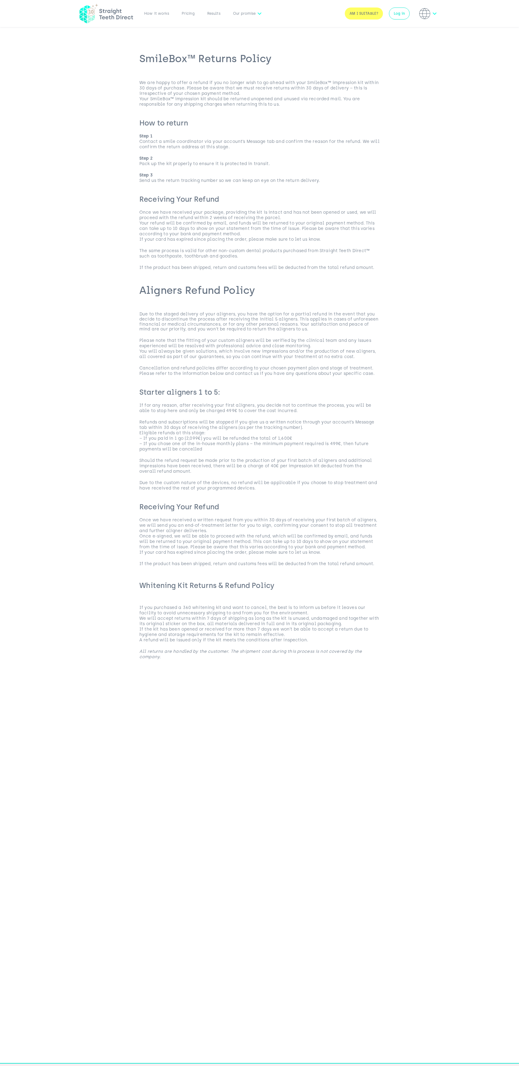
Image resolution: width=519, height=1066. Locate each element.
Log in (399, 14)
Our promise (244, 14)
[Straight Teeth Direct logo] (106, 13)
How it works (156, 14)
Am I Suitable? (364, 14)
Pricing (188, 14)
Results (213, 14)
